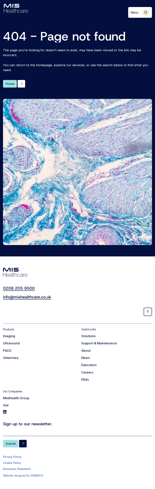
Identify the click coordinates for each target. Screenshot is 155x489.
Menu (134, 12)
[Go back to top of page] (148, 312)
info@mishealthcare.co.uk (27, 297)
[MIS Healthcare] (16, 8)
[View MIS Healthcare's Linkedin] (38, 412)
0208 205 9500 (19, 288)
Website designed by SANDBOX (23, 475)
